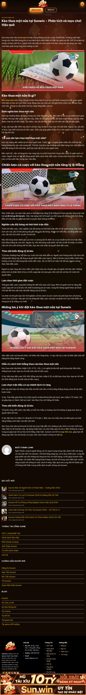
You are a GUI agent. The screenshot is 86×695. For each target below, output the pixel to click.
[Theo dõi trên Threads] (6, 673)
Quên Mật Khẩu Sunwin (12, 585)
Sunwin (23, 37)
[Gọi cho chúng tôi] (12, 673)
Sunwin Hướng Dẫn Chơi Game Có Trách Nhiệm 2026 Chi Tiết (34, 517)
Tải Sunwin (6, 581)
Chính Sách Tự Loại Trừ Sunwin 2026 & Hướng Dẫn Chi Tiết (33, 495)
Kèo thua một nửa (10, 100)
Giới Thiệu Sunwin (9, 546)
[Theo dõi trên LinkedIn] (18, 673)
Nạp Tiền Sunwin (9, 572)
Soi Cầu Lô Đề (8, 603)
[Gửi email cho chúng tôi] (9, 673)
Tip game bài (7, 620)
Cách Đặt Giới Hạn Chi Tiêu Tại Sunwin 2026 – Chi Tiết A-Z (34, 510)
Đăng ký (63, 646)
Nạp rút (63, 649)
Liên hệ (5, 555)
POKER (5, 598)
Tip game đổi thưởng (10, 624)
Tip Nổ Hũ (6, 616)
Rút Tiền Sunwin (8, 577)
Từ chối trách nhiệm (10, 550)
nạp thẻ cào (66, 432)
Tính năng (64, 654)
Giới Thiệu (49, 646)
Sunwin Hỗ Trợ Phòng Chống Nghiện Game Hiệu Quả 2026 (33, 502)
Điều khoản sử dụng (10, 542)
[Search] (82, 4)
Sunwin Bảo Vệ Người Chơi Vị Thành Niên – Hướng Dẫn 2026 (34, 488)
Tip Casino (6, 611)
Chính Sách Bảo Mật (10, 537)
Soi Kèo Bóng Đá (8, 17)
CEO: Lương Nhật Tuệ (11, 533)
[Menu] (3, 4)
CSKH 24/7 (64, 652)
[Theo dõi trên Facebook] (3, 673)
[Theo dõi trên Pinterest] (15, 673)
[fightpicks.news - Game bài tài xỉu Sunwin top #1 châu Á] (43, 4)
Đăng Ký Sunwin (9, 568)
